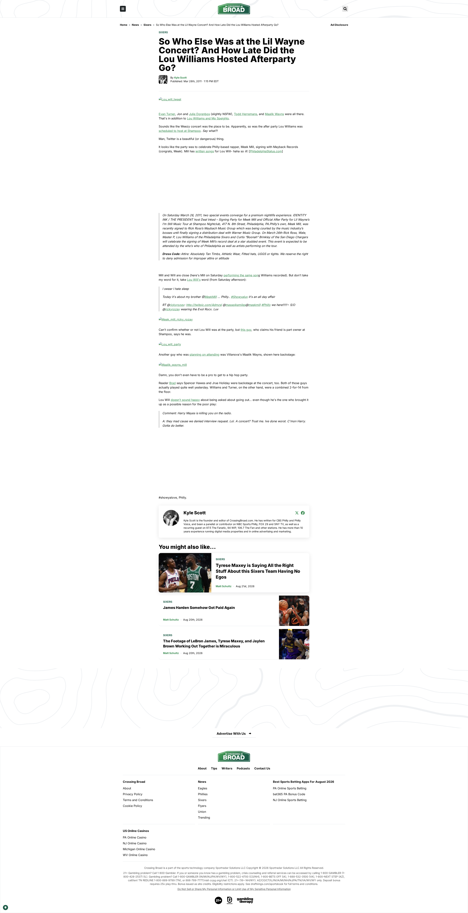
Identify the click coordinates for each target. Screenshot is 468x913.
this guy (246, 329)
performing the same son (241, 275)
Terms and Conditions (138, 800)
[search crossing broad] (345, 9)
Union (202, 811)
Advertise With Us (231, 733)
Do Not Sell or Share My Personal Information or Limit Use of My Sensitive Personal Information (234, 889)
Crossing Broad (134, 782)
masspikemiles (235, 305)
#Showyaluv (239, 297)
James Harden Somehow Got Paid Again (199, 607)
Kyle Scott (180, 77)
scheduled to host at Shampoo (180, 131)
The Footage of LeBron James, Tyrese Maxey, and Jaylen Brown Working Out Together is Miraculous (214, 643)
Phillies (202, 794)
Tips (214, 768)
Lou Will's (194, 279)
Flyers (202, 806)
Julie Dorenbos (199, 114)
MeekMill (210, 297)
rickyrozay (177, 305)
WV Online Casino (135, 855)
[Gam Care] (230, 900)
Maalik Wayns (274, 114)
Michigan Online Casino (139, 849)
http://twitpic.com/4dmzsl (204, 305)
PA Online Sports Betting (289, 788)
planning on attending (204, 354)
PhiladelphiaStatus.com (266, 151)
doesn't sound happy (185, 400)
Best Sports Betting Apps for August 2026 (303, 782)
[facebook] (303, 513)
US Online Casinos (136, 831)
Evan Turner (167, 114)
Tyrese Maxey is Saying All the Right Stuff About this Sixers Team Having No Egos (258, 571)
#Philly (266, 305)
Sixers (163, 32)
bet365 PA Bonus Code (289, 794)
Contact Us (262, 768)
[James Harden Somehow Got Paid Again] (294, 611)
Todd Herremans (245, 114)
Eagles (202, 788)
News (202, 782)
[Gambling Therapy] (245, 900)
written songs (204, 151)
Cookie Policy (132, 806)
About (202, 768)
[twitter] (297, 513)
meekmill (254, 305)
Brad (172, 383)
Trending (204, 817)
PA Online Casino (134, 837)
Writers (227, 768)
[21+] (218, 900)
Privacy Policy (132, 794)
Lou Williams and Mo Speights (208, 118)
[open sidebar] (123, 9)
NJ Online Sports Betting (290, 800)
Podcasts (243, 768)
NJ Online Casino (135, 843)
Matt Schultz (223, 586)
